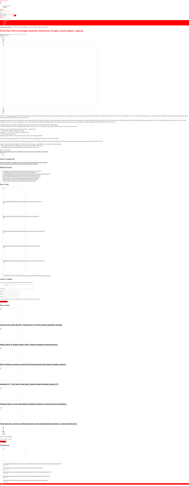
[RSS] (3, 155)
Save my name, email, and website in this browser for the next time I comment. (21, 299)
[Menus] (0, 2)
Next (4, 434)
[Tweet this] (3, 39)
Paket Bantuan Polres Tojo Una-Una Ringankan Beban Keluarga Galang (20, 179)
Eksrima (2, 9)
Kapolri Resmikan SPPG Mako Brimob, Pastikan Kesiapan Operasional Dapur (21, 175)
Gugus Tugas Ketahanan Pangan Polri (20, 151)
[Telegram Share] (3, 41)
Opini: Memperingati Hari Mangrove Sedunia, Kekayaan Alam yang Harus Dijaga (22, 467)
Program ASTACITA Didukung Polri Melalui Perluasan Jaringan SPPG (19, 181)
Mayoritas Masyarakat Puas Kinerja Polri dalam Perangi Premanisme (19, 164)
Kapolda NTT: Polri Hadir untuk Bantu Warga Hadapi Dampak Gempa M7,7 (21, 246)
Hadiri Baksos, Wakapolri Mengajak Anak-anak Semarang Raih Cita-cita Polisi (22, 171)
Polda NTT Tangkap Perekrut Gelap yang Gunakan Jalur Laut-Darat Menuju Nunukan (23, 162)
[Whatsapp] (3, 42)
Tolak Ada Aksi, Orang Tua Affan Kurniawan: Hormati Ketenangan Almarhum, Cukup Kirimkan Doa (27, 275)
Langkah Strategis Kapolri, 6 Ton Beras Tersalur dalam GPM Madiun (19, 172)
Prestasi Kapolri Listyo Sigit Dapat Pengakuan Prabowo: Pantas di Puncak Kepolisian (24, 260)
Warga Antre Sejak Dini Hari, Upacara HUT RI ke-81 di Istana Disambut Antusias (22, 201)
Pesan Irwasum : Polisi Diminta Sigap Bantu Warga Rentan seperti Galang (21, 178)
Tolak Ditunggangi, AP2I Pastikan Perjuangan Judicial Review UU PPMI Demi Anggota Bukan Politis (27, 472)
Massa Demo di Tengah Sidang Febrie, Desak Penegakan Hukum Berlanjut (21, 216)
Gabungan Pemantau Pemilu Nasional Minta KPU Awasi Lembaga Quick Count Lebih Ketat (25, 480)
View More (3, 441)
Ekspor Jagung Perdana (5, 151)
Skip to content (3, 0)
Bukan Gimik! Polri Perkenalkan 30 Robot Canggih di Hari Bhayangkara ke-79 (21, 176)
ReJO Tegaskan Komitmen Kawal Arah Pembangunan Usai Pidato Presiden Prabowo (24, 231)
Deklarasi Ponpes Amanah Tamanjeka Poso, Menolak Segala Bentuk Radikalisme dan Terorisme (26, 476)
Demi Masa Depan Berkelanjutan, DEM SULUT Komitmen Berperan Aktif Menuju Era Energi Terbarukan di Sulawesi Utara (32, 463)
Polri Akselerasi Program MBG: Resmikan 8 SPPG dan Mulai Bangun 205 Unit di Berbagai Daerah (26, 174)
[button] (15, 15)
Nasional (2, 35)
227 (4, 433)
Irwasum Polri (44, 151)
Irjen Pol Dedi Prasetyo (35, 151)
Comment (2, 289)
